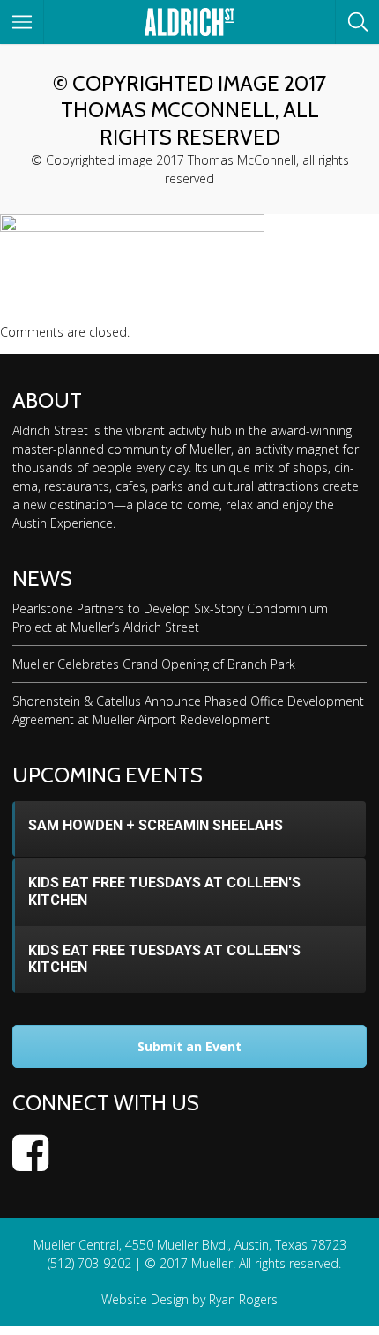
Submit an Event (189, 1046)
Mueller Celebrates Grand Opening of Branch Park (153, 664)
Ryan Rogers (243, 1299)
